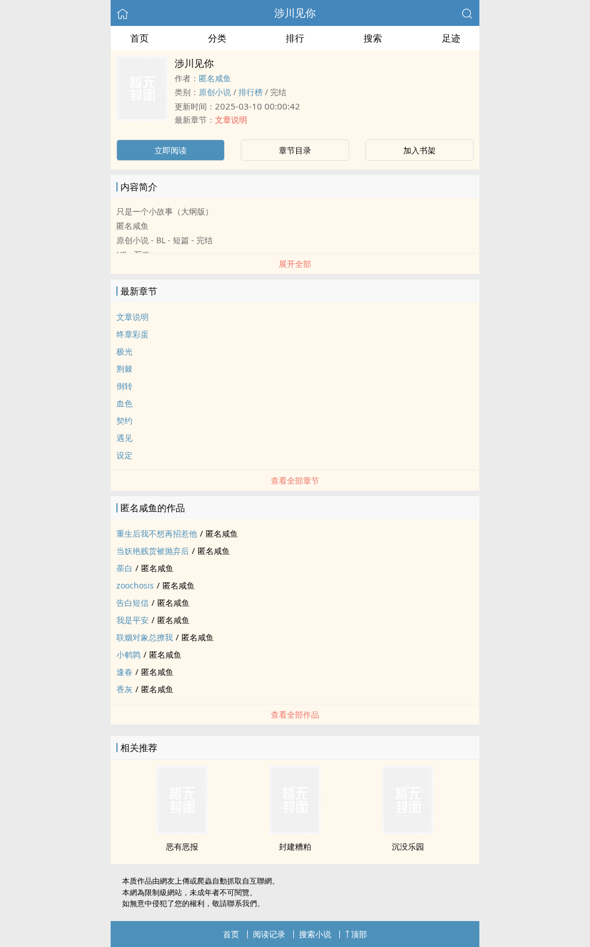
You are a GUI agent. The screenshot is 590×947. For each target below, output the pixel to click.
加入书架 (419, 150)
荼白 (124, 568)
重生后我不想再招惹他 (156, 533)
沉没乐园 (408, 846)
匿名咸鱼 (215, 78)
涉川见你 (295, 13)
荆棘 (124, 368)
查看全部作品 (295, 714)
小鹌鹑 (128, 654)
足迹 (451, 38)
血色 (124, 403)
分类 (217, 38)
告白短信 (132, 602)
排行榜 (251, 91)
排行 (295, 38)
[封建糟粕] (295, 831)
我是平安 (132, 619)
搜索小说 (315, 934)
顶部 (359, 934)
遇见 (124, 437)
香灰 (124, 689)
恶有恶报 (182, 846)
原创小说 (215, 91)
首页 (139, 38)
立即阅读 (170, 150)
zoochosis (135, 585)
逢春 (124, 671)
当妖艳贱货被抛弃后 (152, 550)
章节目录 (295, 150)
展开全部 (295, 263)
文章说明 (231, 119)
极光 (124, 351)
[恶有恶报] (182, 831)
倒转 (124, 385)
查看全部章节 (295, 480)
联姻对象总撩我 (144, 637)
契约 (124, 420)
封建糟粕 (295, 846)
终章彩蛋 (132, 334)
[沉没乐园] (408, 831)
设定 (124, 455)
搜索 (373, 38)
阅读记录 (269, 934)
